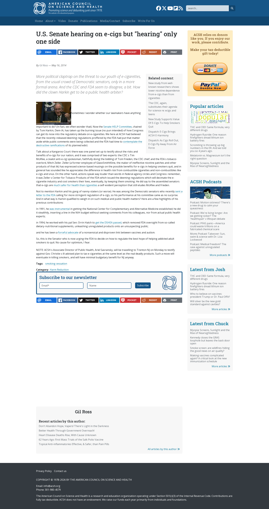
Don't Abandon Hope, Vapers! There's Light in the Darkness (74, 426)
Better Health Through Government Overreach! (66, 430)
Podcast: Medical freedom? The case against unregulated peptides (208, 247)
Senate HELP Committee (117, 126)
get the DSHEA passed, (108, 222)
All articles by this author (162, 449)
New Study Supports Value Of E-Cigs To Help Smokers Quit (164, 122)
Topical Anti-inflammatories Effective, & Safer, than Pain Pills (74, 444)
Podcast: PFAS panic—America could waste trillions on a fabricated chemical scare (207, 226)
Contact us (60, 471)
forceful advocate (68, 232)
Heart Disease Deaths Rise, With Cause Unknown (67, 435)
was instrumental (59, 209)
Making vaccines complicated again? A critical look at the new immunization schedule (208, 358)
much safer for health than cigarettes (75, 185)
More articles (220, 309)
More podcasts (219, 255)
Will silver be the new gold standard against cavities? (205, 303)
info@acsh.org (51, 486)
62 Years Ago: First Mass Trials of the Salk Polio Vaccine (71, 439)
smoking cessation (56, 263)
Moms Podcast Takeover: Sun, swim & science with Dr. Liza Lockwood (207, 236)
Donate (73, 21)
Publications (88, 21)
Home (39, 21)
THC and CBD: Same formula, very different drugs (210, 128)
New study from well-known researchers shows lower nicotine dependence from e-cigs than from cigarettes (164, 90)
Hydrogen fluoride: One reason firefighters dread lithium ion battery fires (208, 137)
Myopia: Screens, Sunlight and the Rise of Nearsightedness (210, 164)
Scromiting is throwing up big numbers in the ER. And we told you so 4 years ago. (208, 148)
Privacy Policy (44, 471)
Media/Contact (110, 21)
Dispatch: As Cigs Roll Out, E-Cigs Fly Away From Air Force (163, 144)
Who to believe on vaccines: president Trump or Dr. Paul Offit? (210, 295)
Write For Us (146, 21)
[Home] (71, 8)
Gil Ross (43, 65)
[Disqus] (109, 347)
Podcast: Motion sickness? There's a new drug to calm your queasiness (210, 205)
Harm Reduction (59, 269)
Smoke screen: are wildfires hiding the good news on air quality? (210, 349)
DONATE (210, 65)
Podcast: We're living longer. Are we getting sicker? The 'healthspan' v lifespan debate (209, 215)
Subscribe (129, 21)
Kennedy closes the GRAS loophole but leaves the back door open (210, 340)
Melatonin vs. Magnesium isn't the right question (210, 157)
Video (62, 21)
